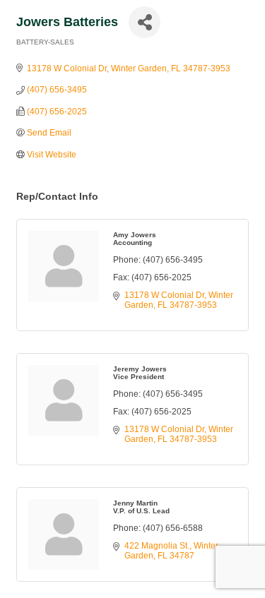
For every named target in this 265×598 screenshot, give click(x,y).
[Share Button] (144, 22)
